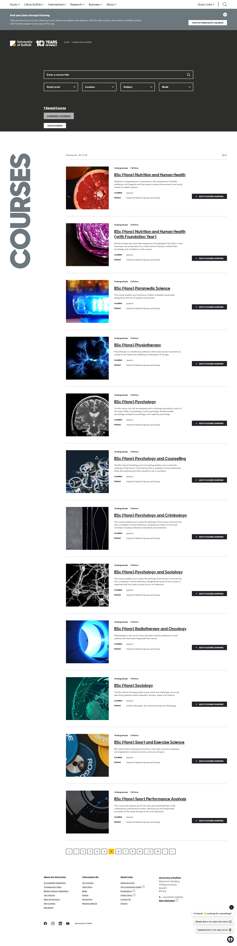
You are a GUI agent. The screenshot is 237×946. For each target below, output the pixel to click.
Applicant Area (127, 883)
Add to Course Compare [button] (211, 196)
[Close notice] (225, 14)
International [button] (56, 4)
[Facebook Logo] (45, 923)
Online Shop (126, 895)
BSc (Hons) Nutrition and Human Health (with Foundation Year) (149, 234)
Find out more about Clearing (207, 23)
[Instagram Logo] (53, 923)
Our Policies (49, 895)
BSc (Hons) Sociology (133, 685)
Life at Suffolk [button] (32, 4)
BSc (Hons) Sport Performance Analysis (150, 798)
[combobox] (118, 76)
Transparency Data (52, 887)
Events (85, 895)
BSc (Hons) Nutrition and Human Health (149, 174)
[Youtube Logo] (67, 923)
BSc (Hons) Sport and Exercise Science (149, 742)
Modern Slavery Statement (56, 891)
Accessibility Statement (55, 883)
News (84, 891)
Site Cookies (49, 904)
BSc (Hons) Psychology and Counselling (150, 458)
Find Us (124, 904)
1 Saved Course (55, 108)
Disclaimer (49, 908)
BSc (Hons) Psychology (135, 401)
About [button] (110, 4)
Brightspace (126, 891)
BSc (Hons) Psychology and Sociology (148, 572)
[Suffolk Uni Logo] (33, 43)
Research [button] (76, 4)
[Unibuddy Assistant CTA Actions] (212, 919)
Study (66, 42)
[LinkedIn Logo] (60, 923)
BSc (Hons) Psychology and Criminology (150, 515)
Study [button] (13, 4)
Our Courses (88, 883)
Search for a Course (82, 42)
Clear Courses (54, 125)
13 (158, 851)
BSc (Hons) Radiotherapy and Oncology (150, 628)
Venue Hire (87, 900)
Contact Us (126, 900)
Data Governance (52, 900)
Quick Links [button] (205, 4)
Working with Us (89, 904)
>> (172, 851)
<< (69, 851)
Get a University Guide (131, 887)
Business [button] (94, 4)
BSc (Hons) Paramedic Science (142, 288)
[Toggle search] (225, 4)
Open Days (87, 887)
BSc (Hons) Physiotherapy (137, 345)
